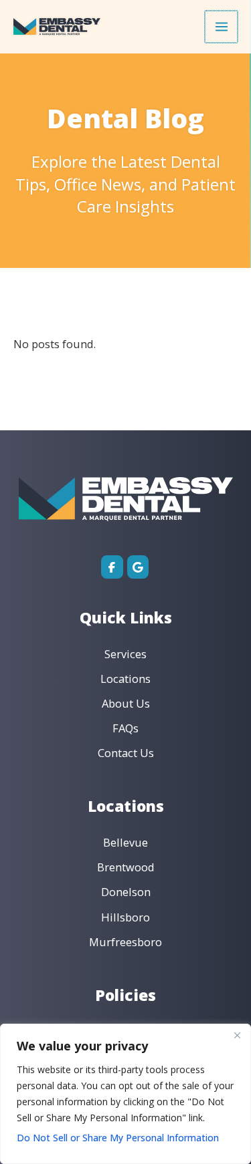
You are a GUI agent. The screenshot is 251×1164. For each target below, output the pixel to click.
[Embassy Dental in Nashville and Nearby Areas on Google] (138, 567)
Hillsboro (125, 917)
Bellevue (125, 842)
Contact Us (126, 752)
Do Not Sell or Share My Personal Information (118, 1137)
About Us (126, 703)
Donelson (126, 891)
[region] (125, 1094)
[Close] (237, 1035)
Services (125, 654)
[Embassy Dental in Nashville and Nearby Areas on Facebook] (112, 567)
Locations (125, 678)
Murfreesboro (125, 942)
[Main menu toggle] (221, 27)
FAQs (125, 728)
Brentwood (126, 867)
